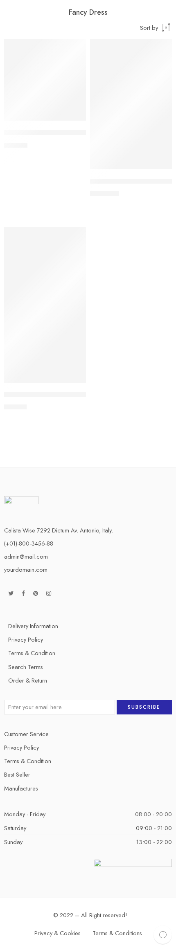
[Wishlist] (78, 47)
